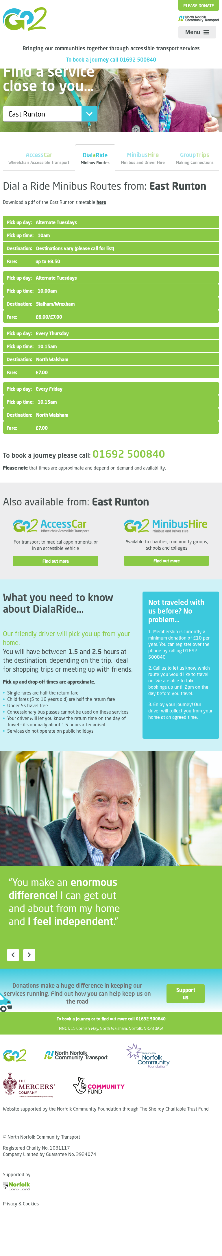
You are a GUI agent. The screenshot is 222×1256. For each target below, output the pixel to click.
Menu (193, 32)
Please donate (198, 5)
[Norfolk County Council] (16, 1186)
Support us (185, 994)
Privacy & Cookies (21, 1203)
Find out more (55, 561)
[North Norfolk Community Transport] (25, 19)
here (101, 202)
